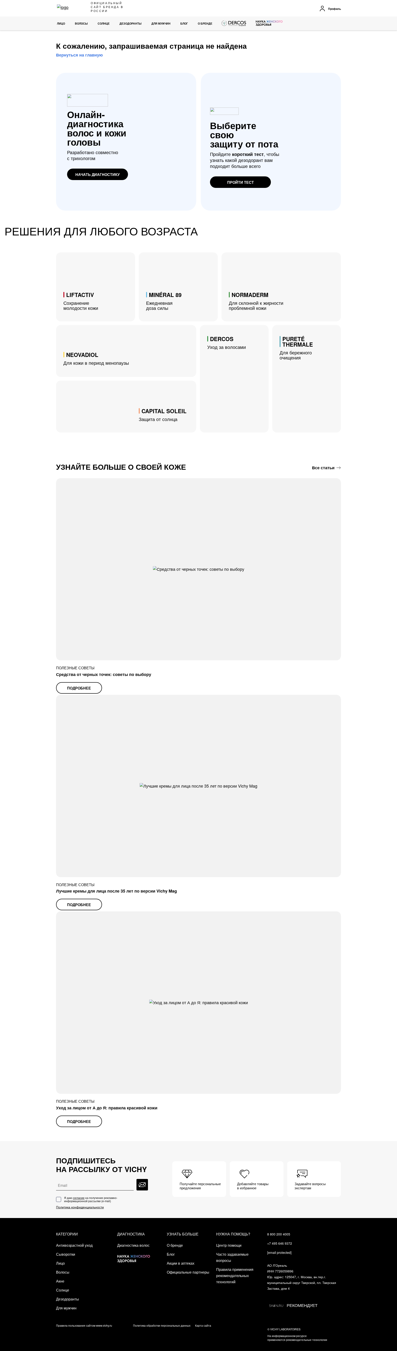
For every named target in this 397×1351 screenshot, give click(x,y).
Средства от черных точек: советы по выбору (103, 674)
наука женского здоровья (269, 23)
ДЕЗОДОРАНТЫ (130, 23)
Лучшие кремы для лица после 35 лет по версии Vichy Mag (116, 891)
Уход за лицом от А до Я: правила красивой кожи (106, 1108)
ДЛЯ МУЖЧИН (160, 23)
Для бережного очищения (296, 348)
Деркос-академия (234, 23)
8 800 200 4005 (278, 1234)
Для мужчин (66, 1308)
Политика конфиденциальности (80, 1207)
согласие (79, 1198)
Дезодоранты (67, 1299)
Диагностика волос (133, 1245)
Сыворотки (65, 1254)
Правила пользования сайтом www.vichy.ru (84, 1325)
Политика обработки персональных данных (161, 1325)
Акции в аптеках (180, 1263)
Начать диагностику (97, 174)
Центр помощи (228, 1245)
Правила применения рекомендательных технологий (234, 1275)
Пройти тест (240, 182)
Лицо (61, 23)
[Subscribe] (142, 1184)
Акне (60, 1281)
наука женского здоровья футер (133, 1255)
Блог (184, 23)
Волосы (62, 1272)
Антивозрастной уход (74, 1245)
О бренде (205, 23)
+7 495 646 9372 (279, 1243)
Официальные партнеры (188, 1272)
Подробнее (79, 688)
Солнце (62, 1290)
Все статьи (323, 468)
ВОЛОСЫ (81, 23)
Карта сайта (203, 1325)
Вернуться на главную (79, 55)
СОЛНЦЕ (104, 23)
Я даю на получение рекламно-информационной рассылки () (90, 1199)
